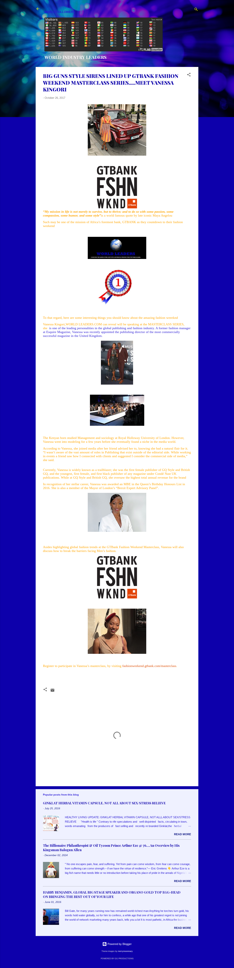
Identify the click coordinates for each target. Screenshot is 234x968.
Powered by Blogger (119, 944)
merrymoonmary (125, 951)
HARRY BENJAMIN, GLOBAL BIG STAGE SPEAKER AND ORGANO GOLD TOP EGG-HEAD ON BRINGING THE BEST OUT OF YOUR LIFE (111, 894)
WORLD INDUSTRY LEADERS (75, 57)
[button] (189, 75)
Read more (182, 834)
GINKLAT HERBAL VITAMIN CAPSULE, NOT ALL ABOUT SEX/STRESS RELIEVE (104, 803)
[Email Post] (52, 691)
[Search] (196, 10)
